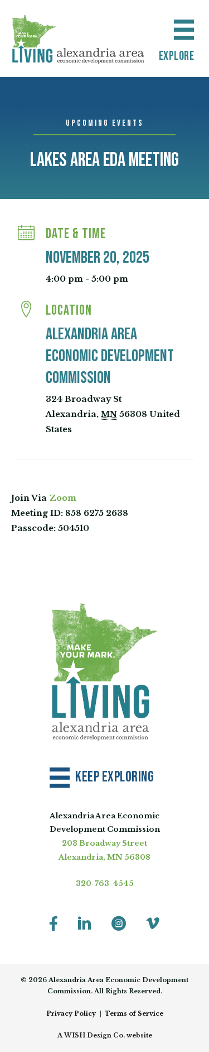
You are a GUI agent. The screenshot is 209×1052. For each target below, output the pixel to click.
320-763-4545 (105, 883)
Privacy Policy (71, 1013)
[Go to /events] (104, 123)
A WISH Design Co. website (104, 1035)
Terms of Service (134, 1013)
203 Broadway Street (104, 843)
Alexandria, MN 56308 (104, 857)
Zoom (62, 498)
